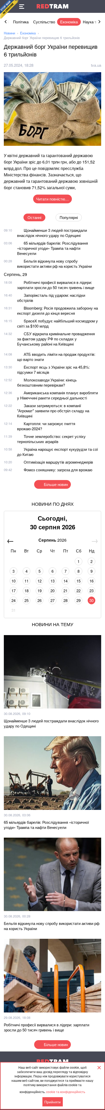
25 (26, 600)
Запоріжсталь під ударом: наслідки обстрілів (51, 297)
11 (26, 580)
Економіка (69, 21)
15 (78, 580)
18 (26, 590)
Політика (21, 21)
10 (13, 580)
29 (78, 600)
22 (78, 590)
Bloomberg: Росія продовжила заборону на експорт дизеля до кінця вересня (57, 310)
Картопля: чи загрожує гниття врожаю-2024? (46, 426)
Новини (9, 33)
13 (52, 580)
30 (91, 600)
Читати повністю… (52, 199)
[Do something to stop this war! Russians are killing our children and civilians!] (9, 9)
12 (39, 580)
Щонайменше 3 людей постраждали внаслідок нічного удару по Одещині (52, 232)
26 (39, 600)
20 (52, 590)
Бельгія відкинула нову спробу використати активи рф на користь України (54, 263)
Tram (52, 6)
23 (91, 590)
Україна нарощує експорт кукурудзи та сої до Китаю (57, 451)
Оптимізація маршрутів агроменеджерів (58, 462)
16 (91, 580)
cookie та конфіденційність (65, 1091)
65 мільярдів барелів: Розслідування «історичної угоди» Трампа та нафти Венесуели (52, 248)
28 (65, 600)
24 (13, 600)
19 (39, 590)
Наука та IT (93, 21)
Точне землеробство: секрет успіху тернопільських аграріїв (51, 439)
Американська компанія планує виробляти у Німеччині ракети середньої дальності (57, 395)
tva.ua (96, 65)
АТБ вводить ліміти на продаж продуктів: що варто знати (56, 356)
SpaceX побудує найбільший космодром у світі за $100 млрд (57, 323)
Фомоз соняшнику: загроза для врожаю (58, 469)
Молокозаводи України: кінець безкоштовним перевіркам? (47, 382)
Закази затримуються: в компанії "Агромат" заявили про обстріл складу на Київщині (53, 410)
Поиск (98, 6)
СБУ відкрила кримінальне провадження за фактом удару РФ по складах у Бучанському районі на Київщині (56, 339)
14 (65, 580)
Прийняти (52, 1101)
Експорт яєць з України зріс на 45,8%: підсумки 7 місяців (53, 369)
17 (13, 590)
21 (65, 590)
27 (52, 600)
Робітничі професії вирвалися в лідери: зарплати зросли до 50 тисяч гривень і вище (55, 285)
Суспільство (44, 21)
